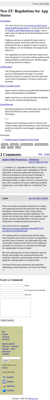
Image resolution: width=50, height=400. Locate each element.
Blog (3, 332)
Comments (14, 346)
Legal (18, 147)
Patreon (5, 368)
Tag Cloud (5, 337)
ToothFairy (10, 390)
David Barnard (6, 104)
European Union (27, 144)
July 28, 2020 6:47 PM (38, 162)
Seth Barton (5, 21)
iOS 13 (10, 147)
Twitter (47, 154)
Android (5, 144)
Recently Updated (8, 344)
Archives (5, 334)
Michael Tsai (33, 399)
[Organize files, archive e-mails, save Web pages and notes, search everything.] (4, 381)
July (40, 4)
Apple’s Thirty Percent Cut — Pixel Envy (20, 160)
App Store (14, 144)
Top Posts (5, 339)
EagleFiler (10, 381)
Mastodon (5, 349)
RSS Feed (5, 346)
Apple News (6, 351)
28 (43, 4)
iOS (3, 147)
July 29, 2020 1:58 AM (38, 198)
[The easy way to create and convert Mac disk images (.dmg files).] (4, 377)
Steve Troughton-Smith (10, 86)
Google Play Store (42, 144)
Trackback (5, 354)
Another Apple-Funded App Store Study (22, 140)
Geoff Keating (6, 67)
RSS (40, 154)
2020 (47, 4)
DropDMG (10, 377)
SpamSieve (11, 386)
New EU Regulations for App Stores (24, 13)
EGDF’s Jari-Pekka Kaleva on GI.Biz (24, 31)
